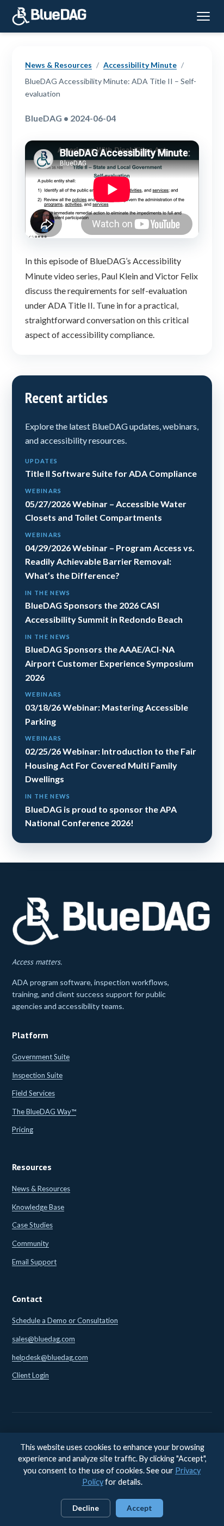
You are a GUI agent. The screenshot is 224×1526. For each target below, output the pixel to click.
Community (30, 1243)
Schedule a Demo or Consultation (65, 1320)
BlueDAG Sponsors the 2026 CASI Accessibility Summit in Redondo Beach (104, 606)
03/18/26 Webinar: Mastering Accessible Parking (106, 708)
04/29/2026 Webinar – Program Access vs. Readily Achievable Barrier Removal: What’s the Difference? (110, 555)
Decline (85, 1508)
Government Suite (41, 1056)
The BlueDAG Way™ (44, 1111)
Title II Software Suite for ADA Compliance (111, 468)
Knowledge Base (38, 1207)
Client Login (30, 1375)
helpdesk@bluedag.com (50, 1357)
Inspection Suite (37, 1075)
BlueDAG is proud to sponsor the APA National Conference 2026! (101, 810)
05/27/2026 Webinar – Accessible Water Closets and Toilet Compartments (105, 504)
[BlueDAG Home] (49, 16)
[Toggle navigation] (203, 16)
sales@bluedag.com (43, 1339)
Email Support (34, 1261)
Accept (139, 1508)
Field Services (33, 1093)
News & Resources (58, 64)
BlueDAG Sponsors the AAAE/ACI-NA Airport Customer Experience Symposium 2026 (109, 657)
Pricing (22, 1129)
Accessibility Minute (140, 64)
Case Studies (32, 1225)
